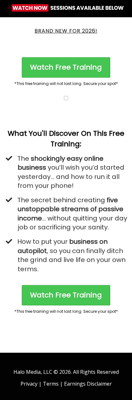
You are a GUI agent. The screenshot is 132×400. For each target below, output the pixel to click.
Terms (51, 383)
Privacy (29, 383)
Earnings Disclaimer (88, 383)
